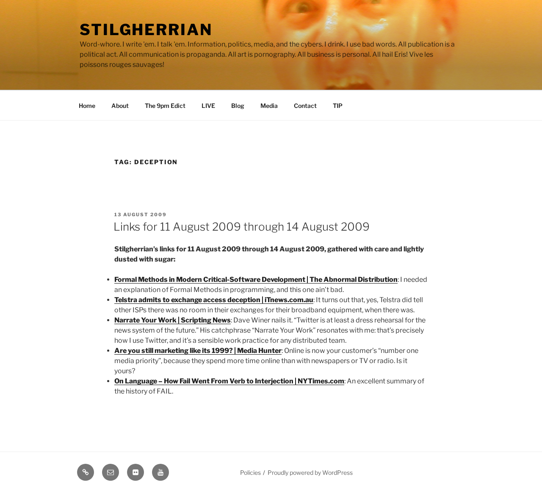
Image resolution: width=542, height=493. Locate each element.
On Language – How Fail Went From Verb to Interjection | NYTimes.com (229, 381)
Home (87, 105)
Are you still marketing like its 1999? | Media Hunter (198, 351)
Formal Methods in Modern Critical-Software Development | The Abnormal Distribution (256, 279)
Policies (250, 472)
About (120, 105)
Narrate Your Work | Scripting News (172, 320)
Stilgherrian (146, 29)
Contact (305, 105)
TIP (338, 105)
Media (269, 105)
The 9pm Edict (165, 105)
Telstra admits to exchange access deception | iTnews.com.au (213, 300)
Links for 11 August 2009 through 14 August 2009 (241, 226)
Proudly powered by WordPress (310, 472)
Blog (237, 105)
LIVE (208, 105)
